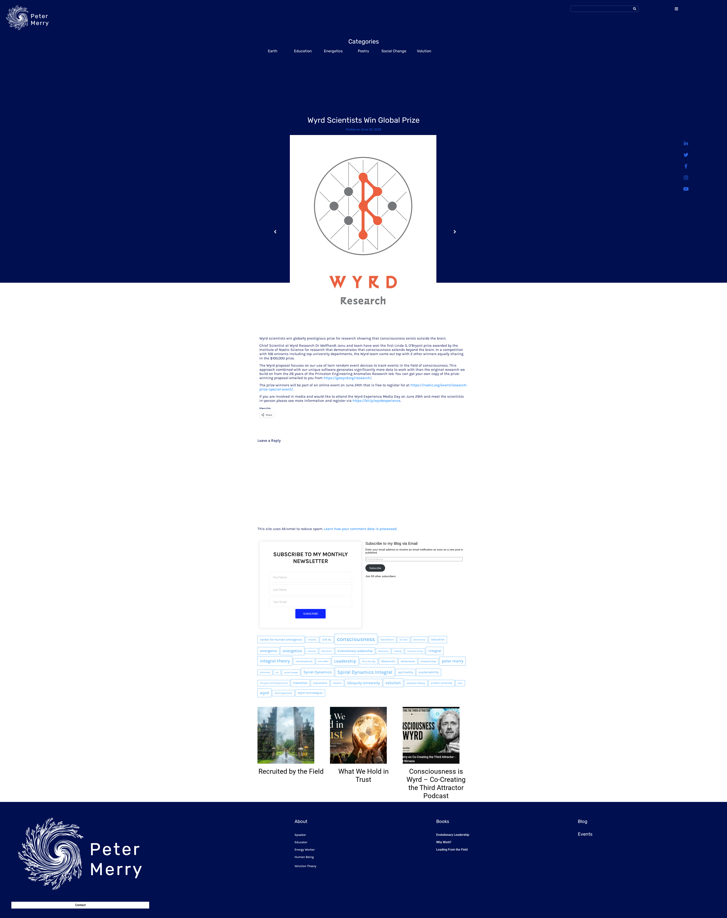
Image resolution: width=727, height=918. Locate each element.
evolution (326, 651)
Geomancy (383, 651)
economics (419, 639)
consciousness (356, 639)
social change (291, 672)
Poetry (363, 51)
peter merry (452, 661)
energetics (292, 650)
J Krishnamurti (304, 661)
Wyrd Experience (283, 693)
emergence (268, 651)
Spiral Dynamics (317, 672)
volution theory (415, 683)
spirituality (405, 672)
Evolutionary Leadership (355, 651)
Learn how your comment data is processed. (360, 529)
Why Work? (443, 842)
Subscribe (375, 568)
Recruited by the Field (291, 771)
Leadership (345, 661)
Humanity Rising (415, 651)
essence (312, 651)
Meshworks (388, 661)
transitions (320, 683)
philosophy (265, 672)
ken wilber (323, 661)
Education (303, 51)
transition (300, 683)
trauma (337, 682)
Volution (424, 51)
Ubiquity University (363, 683)
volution (393, 682)
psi (277, 672)
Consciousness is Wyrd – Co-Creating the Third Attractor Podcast (436, 783)
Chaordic (312, 639)
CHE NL (326, 639)
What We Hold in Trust (363, 775)
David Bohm (387, 639)
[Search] (634, 9)
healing (398, 651)
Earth (272, 51)
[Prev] (282, 232)
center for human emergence (281, 639)
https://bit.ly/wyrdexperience (376, 400)
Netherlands (408, 661)
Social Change (393, 51)
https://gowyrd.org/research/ (347, 378)
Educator (301, 842)
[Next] (448, 232)
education (438, 639)
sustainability (429, 672)
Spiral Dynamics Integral (364, 672)
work (460, 683)
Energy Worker (305, 849)
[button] (257, 753)
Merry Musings (369, 661)
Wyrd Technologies (310, 693)
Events (585, 834)
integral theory (275, 661)
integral (434, 651)
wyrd (264, 692)
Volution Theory (305, 866)
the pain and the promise (274, 683)
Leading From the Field (452, 849)
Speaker (300, 835)
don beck (403, 640)
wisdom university (441, 682)
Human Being (304, 857)
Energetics (333, 51)
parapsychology (428, 661)
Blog (582, 821)
